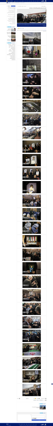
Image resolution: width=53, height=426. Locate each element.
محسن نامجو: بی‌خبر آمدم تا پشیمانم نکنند (11, 7)
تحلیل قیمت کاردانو (9, 54)
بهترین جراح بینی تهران (13, 48)
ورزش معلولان (35, 400)
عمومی (42, 6)
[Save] (27, 398)
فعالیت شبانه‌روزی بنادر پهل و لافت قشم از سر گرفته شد (11, 8)
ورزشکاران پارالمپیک (41, 400)
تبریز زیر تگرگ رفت (13, 22)
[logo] (44, 1)
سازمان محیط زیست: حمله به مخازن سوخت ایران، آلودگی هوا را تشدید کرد (9, 40)
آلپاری (10, 49)
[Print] (26, 398)
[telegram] (9, 2)
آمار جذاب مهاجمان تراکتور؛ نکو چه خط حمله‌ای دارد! (11, 13)
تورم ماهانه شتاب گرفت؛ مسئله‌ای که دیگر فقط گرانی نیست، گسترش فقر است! (9, 33)
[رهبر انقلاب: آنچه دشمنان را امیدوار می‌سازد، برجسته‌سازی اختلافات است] (13, 29)
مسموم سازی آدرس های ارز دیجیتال (12, 53)
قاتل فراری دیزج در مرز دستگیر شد (12, 23)
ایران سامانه (7, 425)
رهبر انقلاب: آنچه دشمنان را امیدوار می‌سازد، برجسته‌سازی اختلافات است (9, 30)
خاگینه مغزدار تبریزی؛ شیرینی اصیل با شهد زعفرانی (11, 14)
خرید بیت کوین (13, 44)
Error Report (37, 398)
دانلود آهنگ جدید (13, 49)
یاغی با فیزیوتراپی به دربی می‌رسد (12, 17)
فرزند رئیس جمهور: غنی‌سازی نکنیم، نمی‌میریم (9, 36)
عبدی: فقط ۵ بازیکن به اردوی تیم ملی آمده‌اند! (11, 20)
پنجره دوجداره (10, 44)
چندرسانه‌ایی (44, 6)
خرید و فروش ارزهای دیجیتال (12, 58)
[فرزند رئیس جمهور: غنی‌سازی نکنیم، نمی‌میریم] (13, 36)
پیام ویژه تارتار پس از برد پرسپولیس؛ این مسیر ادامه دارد (11, 16)
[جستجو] (6, 1)
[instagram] (8, 2)
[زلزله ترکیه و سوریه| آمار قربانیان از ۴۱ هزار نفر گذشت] (43, 407)
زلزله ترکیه (37, 400)
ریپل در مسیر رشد (13, 54)
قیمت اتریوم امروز (13, 59)
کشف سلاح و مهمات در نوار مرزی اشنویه (11, 21)
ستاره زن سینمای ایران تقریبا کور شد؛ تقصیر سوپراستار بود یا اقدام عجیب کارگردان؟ (11, 19)
